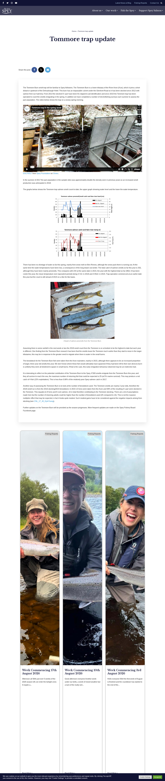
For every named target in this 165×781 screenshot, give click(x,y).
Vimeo (55, 173)
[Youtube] (16, 3)
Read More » (27, 773)
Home (74, 31)
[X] (7, 3)
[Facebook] (3, 3)
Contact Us (154, 3)
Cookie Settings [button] (145, 777)
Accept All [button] (157, 777)
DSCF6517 (27, 173)
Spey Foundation (43, 173)
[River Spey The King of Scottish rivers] (7, 10)
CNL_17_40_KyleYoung (44, 401)
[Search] (161, 3)
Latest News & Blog (123, 3)
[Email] (48, 70)
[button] (102, 10)
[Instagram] (11, 3)
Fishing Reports (140, 3)
